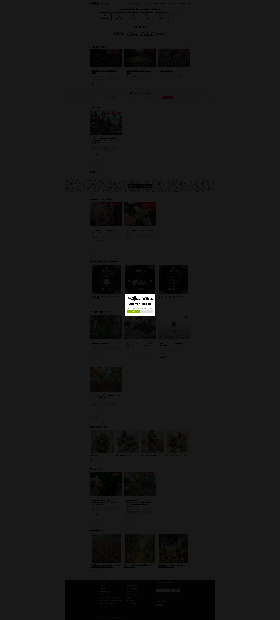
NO (146, 311)
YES (133, 311)
